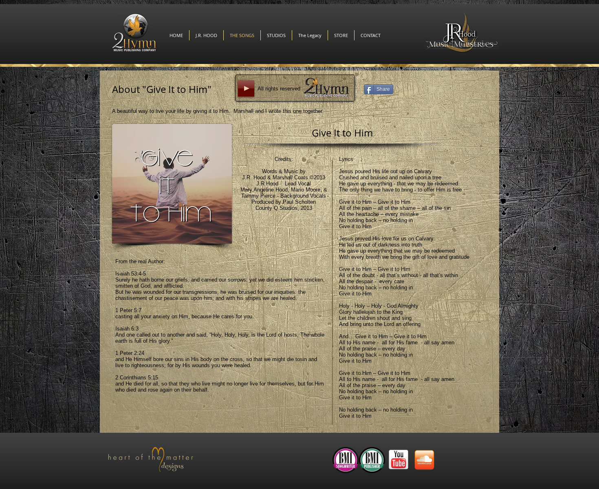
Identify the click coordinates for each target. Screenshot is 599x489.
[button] (341, 35)
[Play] (246, 88)
